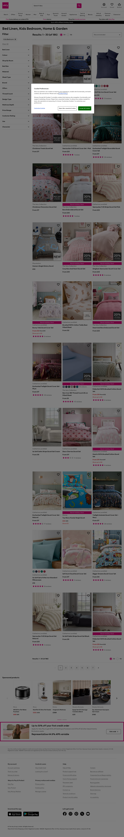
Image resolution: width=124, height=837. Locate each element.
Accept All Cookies (84, 108)
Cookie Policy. (63, 93)
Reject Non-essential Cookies (67, 108)
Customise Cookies (39, 108)
